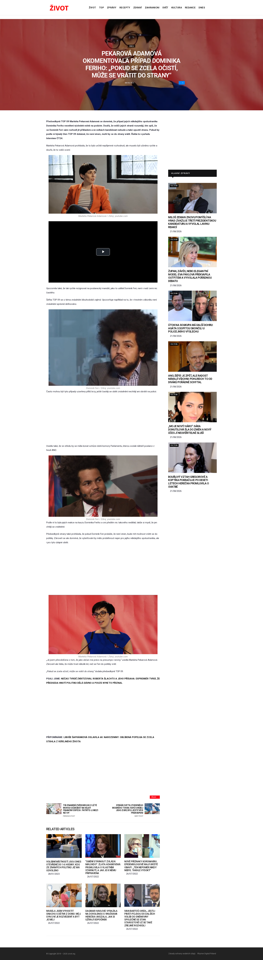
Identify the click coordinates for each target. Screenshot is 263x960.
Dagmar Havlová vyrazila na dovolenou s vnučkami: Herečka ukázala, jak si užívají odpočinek (101, 915)
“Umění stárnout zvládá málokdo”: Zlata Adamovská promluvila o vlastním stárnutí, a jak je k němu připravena (103, 867)
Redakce (190, 7)
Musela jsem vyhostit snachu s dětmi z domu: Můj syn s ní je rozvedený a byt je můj (63, 915)
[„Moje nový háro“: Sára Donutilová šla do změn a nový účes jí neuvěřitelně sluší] (192, 407)
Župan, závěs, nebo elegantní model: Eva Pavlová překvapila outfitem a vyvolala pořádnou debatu (190, 276)
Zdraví (137, 7)
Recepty (124, 7)
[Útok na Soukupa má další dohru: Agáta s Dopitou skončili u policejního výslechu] (192, 306)
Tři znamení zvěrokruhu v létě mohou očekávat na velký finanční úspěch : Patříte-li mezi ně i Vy (80, 810)
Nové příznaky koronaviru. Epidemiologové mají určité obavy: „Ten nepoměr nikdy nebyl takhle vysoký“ (141, 866)
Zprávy (111, 7)
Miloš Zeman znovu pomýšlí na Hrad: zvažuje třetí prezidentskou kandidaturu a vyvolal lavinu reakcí (192, 222)
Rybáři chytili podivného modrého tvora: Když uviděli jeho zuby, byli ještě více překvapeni (127, 810)
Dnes (202, 7)
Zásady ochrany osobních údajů (181, 954)
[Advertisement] (103, 419)
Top (101, 7)
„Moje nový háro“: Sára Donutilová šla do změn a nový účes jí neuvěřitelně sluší (189, 429)
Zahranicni (152, 7)
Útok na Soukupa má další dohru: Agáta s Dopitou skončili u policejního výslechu (190, 328)
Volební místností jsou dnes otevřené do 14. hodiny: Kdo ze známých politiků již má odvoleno (63, 866)
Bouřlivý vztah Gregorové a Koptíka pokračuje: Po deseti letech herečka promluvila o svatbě (188, 481)
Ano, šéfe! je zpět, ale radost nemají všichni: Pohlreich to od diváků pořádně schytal (190, 379)
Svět (165, 7)
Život (92, 7)
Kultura (176, 7)
